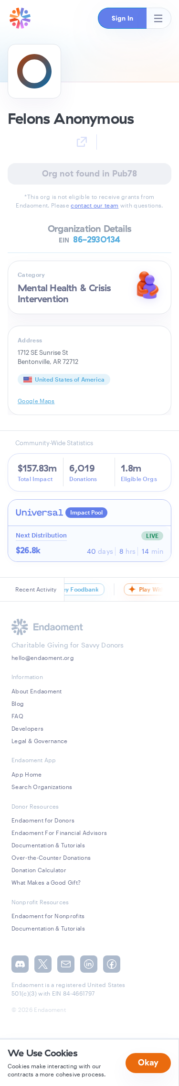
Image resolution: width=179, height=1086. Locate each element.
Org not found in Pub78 (89, 173)
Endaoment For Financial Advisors (59, 832)
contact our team (94, 205)
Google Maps (36, 400)
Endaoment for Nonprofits (48, 915)
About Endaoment (36, 691)
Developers (27, 728)
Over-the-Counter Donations (51, 857)
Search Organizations (41, 786)
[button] (122, 18)
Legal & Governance (39, 740)
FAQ (17, 716)
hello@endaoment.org (42, 657)
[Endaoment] (20, 18)
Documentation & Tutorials (48, 845)
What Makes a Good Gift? (46, 882)
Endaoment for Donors (42, 820)
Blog (17, 703)
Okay (148, 1062)
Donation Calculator (38, 870)
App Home (26, 774)
